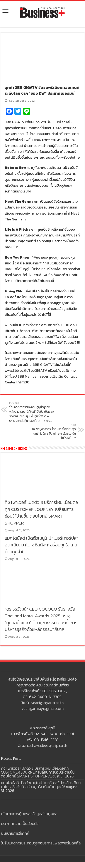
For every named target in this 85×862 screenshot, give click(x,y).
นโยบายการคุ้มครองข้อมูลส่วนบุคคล (29, 814)
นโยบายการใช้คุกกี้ (15, 833)
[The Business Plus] (42, 12)
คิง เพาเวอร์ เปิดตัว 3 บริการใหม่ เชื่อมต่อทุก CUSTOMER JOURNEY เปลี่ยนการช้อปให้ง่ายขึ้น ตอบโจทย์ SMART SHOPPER (41, 512)
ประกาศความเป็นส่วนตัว (20, 823)
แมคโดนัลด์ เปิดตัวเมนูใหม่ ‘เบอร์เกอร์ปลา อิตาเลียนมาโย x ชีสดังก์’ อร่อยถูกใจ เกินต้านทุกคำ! (41, 545)
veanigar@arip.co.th (47, 703)
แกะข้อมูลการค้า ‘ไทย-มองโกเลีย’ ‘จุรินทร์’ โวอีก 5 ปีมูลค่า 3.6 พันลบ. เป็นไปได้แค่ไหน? (54, 431)
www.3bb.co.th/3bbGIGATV (26, 370)
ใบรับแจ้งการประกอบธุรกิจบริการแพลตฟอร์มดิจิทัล (41, 843)
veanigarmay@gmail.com (43, 708)
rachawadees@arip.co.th (47, 745)
